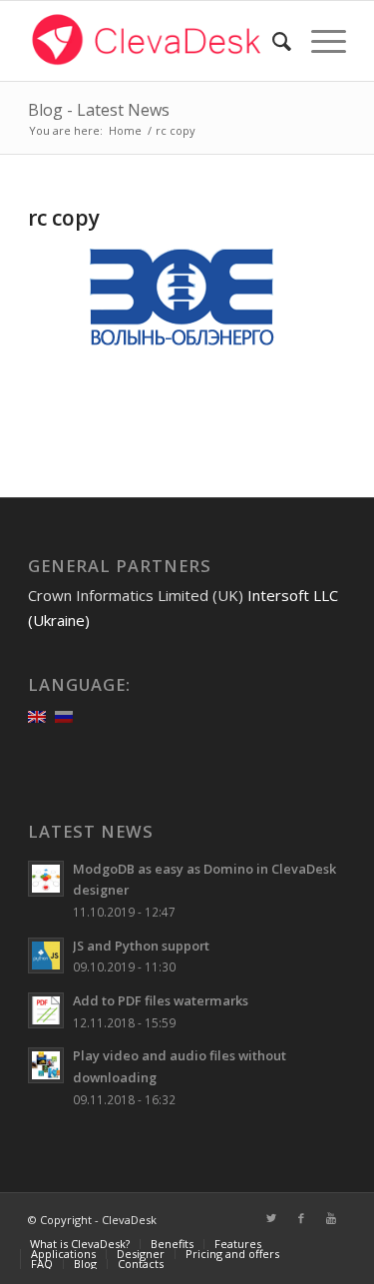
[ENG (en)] (37, 715)
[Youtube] (331, 1218)
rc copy (64, 218)
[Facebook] (301, 1218)
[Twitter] (271, 1218)
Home (125, 130)
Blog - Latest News (99, 110)
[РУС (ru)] (64, 715)
